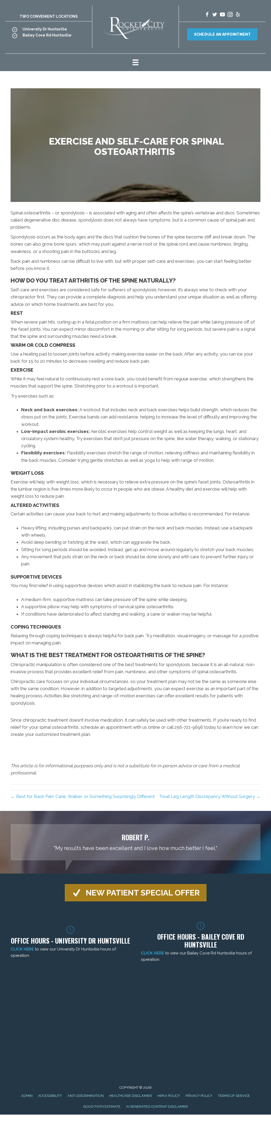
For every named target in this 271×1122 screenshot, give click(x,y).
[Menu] (135, 62)
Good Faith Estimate (101, 1107)
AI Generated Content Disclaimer (157, 1107)
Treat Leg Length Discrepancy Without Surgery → (209, 796)
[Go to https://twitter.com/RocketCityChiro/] (214, 15)
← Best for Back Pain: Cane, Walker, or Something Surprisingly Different (83, 796)
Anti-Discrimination (85, 1096)
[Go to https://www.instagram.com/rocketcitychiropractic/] (230, 15)
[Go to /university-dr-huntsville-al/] (48, 30)
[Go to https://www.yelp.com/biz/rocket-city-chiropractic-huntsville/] (237, 15)
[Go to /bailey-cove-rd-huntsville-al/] (48, 36)
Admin (27, 1096)
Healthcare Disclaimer (130, 1096)
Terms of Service (234, 1096)
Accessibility (50, 1096)
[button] (135, 892)
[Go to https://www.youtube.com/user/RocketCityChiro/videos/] (222, 15)
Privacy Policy (199, 1096)
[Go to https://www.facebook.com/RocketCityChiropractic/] (207, 15)
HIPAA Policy (168, 1096)
